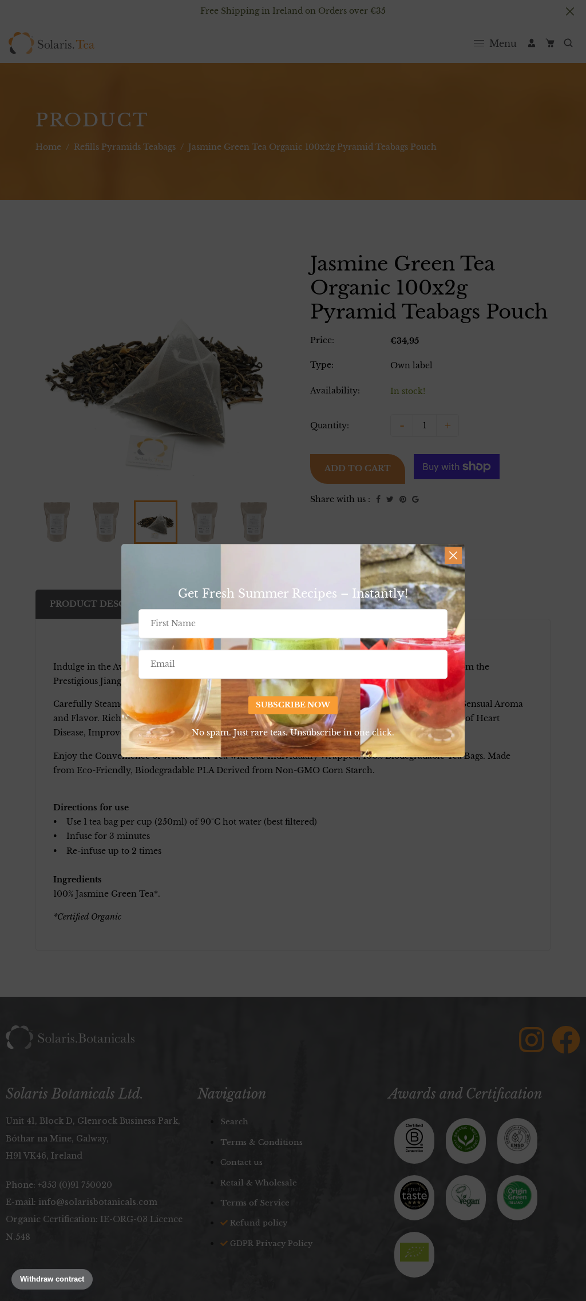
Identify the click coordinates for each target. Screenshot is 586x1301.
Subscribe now (293, 705)
